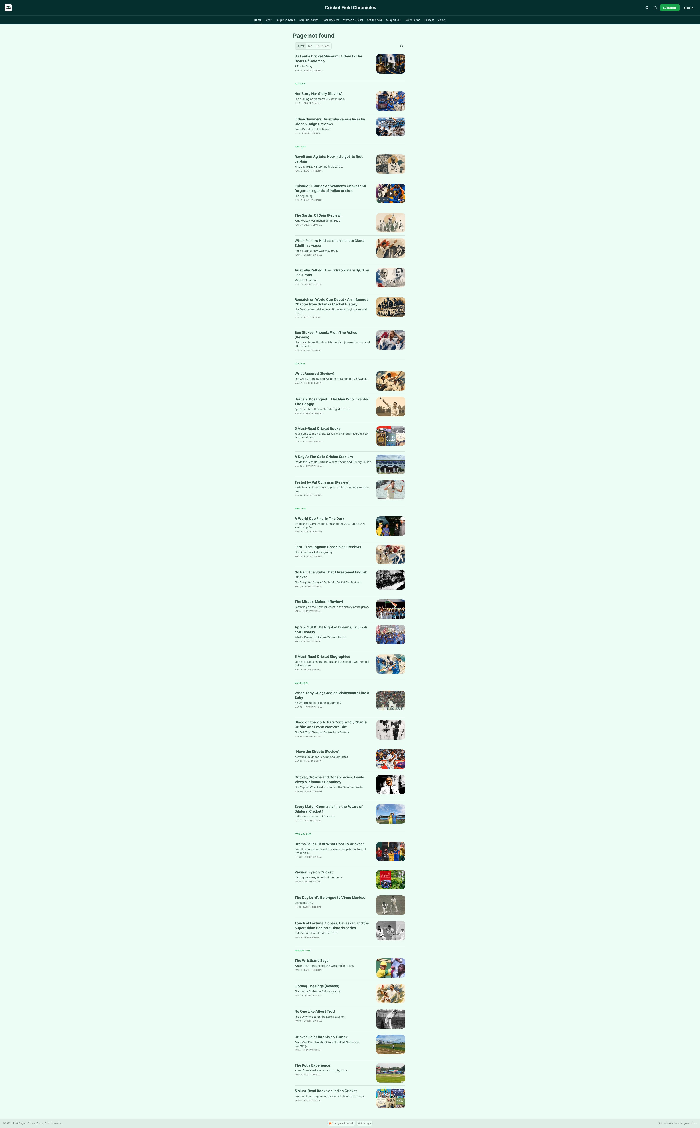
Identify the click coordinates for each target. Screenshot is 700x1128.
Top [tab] (310, 46)
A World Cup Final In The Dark (319, 519)
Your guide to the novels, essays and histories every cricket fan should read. (331, 435)
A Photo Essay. (304, 66)
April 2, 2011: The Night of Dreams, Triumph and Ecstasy (331, 629)
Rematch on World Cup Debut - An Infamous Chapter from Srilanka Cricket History (331, 301)
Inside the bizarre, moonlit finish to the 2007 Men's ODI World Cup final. (330, 525)
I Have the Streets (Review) (317, 752)
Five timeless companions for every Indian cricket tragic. (330, 1096)
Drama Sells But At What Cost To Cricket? (329, 844)
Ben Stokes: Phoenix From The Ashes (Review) (326, 334)
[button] (258, 20)
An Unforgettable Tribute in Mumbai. (318, 702)
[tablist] (313, 46)
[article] (350, 66)
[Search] (647, 7)
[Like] (297, 825)
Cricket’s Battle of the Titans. (312, 129)
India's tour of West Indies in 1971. (317, 933)
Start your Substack (342, 1123)
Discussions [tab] (322, 46)
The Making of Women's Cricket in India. (320, 99)
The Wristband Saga (312, 960)
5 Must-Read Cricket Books (318, 428)
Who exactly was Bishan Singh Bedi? (317, 220)
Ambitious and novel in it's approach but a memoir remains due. (332, 489)
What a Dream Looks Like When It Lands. (320, 637)
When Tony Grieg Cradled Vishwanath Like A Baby (332, 695)
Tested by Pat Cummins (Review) (322, 482)
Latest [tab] (300, 46)
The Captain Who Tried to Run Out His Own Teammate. (329, 787)
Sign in (688, 7)
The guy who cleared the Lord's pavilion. (320, 1016)
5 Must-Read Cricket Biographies (322, 657)
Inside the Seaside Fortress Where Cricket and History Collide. (333, 462)
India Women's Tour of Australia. (315, 816)
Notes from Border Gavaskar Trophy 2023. (321, 1070)
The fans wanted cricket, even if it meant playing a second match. (331, 311)
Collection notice (53, 1123)
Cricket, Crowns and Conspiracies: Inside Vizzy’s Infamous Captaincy (329, 779)
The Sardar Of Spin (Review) (318, 215)
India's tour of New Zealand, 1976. (316, 250)
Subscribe (670, 7)
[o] (390, 193)
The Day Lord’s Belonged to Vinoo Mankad (330, 898)
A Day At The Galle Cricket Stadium (324, 457)
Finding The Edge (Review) (317, 986)
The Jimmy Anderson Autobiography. (318, 991)
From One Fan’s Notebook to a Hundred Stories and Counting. (327, 1044)
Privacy (31, 1123)
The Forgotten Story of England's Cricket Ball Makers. (328, 582)
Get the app (364, 1123)
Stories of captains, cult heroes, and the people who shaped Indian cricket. (332, 663)
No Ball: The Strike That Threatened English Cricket (331, 574)
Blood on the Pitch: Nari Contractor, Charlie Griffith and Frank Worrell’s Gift (331, 724)
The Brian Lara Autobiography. (314, 552)
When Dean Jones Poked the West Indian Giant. (324, 965)
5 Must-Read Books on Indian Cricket (326, 1091)
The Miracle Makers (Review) (319, 602)
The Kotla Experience (312, 1065)
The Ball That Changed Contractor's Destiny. (322, 732)
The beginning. (304, 196)
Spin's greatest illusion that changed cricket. (322, 409)
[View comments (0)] (322, 75)
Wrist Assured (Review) (315, 373)
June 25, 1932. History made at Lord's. (319, 166)
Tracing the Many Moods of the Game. (319, 877)
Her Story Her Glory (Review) (319, 94)
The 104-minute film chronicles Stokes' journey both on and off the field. (332, 344)
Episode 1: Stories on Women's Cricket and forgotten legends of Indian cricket (330, 188)
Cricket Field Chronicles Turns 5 (321, 1037)
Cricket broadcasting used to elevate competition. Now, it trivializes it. (330, 850)
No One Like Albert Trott (315, 1011)
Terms (40, 1123)
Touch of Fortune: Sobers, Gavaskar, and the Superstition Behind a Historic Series (332, 925)
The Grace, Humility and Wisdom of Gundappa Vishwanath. (332, 378)
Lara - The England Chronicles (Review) (328, 547)
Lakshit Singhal (313, 70)
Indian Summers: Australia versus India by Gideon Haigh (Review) (330, 121)
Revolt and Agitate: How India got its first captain (329, 159)
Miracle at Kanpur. (306, 280)
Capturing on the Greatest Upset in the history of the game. (332, 607)
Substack (663, 1123)
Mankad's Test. (304, 902)
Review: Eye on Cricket (314, 872)
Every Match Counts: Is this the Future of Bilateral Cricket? (329, 808)
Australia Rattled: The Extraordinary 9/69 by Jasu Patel (332, 272)
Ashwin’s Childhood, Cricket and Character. (321, 757)
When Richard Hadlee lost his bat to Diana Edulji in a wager (329, 243)
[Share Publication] (655, 7)
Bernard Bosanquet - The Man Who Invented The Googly (332, 401)
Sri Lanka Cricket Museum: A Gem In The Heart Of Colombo (328, 58)
